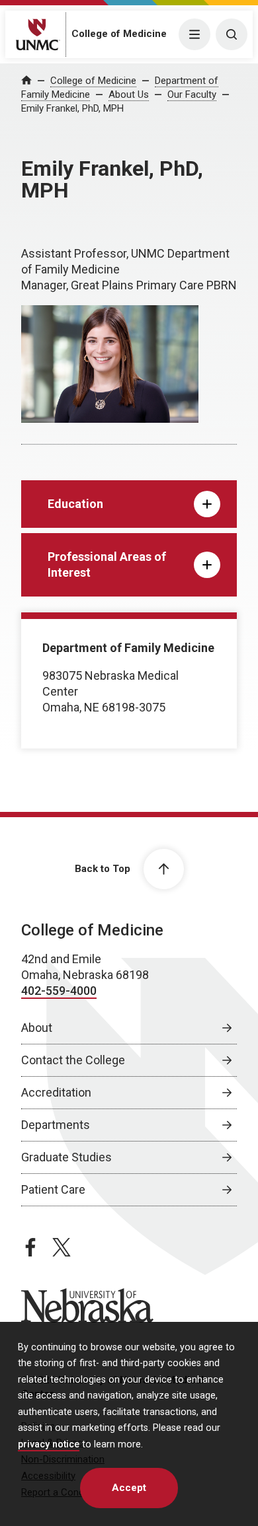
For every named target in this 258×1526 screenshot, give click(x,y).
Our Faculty (191, 94)
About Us (128, 94)
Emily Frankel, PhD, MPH (72, 108)
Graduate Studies (66, 1157)
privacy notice (48, 1444)
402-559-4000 (59, 991)
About (36, 1028)
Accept (129, 1488)
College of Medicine (119, 34)
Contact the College (73, 1060)
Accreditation (56, 1092)
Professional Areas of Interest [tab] (107, 564)
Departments (55, 1125)
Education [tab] (75, 504)
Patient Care (53, 1189)
